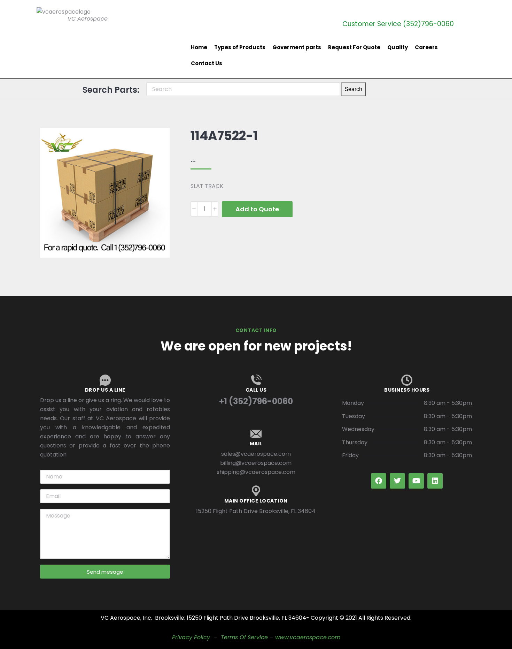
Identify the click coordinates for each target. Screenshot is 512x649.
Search (353, 89)
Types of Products (239, 47)
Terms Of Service (244, 637)
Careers (426, 47)
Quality (397, 47)
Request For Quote (354, 47)
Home (199, 47)
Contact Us (206, 63)
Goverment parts (296, 47)
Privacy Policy (191, 637)
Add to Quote (257, 209)
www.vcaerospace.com (307, 637)
